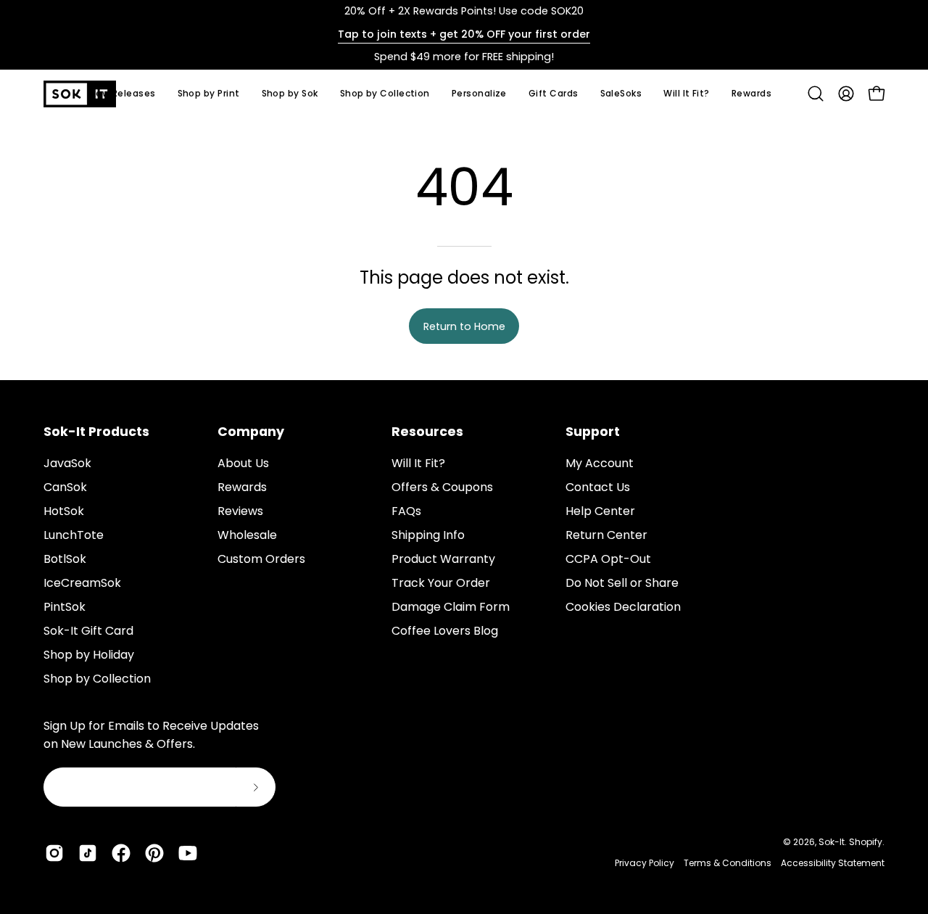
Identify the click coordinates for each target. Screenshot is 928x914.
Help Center (600, 511)
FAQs (406, 511)
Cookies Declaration (623, 606)
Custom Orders (261, 559)
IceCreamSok (82, 583)
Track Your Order (441, 583)
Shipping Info (428, 535)
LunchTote (74, 535)
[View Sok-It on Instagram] (54, 853)
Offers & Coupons (442, 487)
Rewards (242, 487)
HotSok (64, 511)
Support (593, 432)
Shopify (865, 842)
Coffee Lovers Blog (445, 630)
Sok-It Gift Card (88, 630)
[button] (290, 94)
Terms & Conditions (727, 863)
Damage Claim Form (451, 606)
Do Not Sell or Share (622, 583)
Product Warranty (443, 559)
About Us (243, 463)
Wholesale (247, 535)
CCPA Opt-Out (608, 559)
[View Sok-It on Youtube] (188, 853)
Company (251, 432)
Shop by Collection (97, 678)
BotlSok (65, 559)
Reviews (240, 511)
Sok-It (832, 842)
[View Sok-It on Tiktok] (88, 853)
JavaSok (67, 463)
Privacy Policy (644, 863)
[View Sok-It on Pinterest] (154, 853)
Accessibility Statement (832, 863)
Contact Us (598, 487)
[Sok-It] (80, 94)
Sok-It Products (96, 432)
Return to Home (464, 326)
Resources (427, 432)
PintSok (65, 606)
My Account (600, 463)
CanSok (65, 487)
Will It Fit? (418, 463)
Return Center (606, 535)
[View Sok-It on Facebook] (121, 853)
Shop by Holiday (89, 654)
